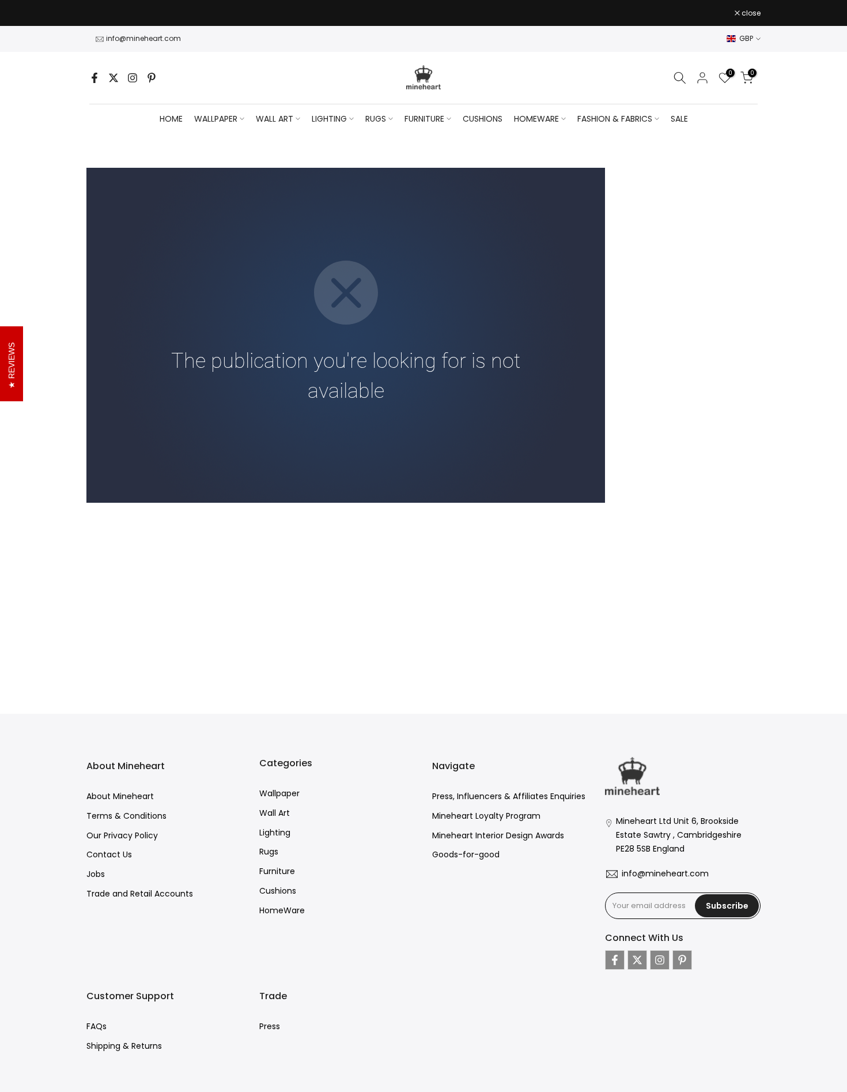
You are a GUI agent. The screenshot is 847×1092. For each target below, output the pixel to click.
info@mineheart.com (143, 38)
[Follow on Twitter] (113, 78)
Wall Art (274, 813)
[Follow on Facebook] (94, 78)
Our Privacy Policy (122, 835)
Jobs (95, 874)
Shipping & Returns (124, 1046)
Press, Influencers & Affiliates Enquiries (508, 796)
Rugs (268, 851)
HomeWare (282, 910)
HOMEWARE (536, 119)
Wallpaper (279, 793)
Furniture (277, 871)
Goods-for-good (466, 854)
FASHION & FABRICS (614, 119)
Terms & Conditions (126, 816)
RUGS (375, 119)
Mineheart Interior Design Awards (498, 835)
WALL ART (274, 119)
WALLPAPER (215, 119)
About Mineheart (120, 796)
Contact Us (109, 854)
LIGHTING (329, 119)
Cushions (277, 891)
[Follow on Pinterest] (151, 78)
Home (171, 119)
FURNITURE (424, 119)
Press (269, 1026)
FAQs (96, 1026)
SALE (679, 119)
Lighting (274, 832)
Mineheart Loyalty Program (486, 816)
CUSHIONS (482, 119)
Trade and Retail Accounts (139, 893)
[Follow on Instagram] (132, 78)
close (102, 13)
